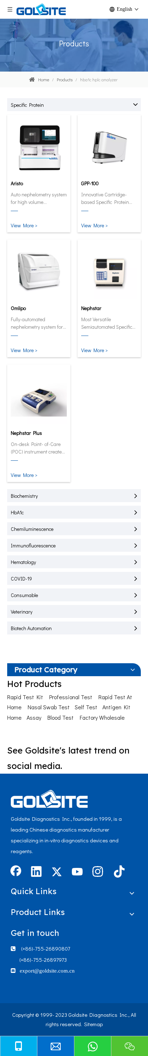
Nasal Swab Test (49, 707)
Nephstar (91, 308)
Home (14, 717)
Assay (34, 717)
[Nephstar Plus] (39, 396)
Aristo (17, 183)
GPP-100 (90, 183)
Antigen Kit (116, 707)
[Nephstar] (109, 272)
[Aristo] (39, 147)
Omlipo (18, 308)
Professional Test (70, 697)
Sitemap (93, 1024)
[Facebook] (15, 872)
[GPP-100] (109, 147)
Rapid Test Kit (25, 697)
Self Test (86, 707)
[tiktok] (118, 872)
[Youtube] (77, 872)
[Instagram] (97, 872)
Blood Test (60, 717)
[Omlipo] (39, 272)
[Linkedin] (36, 872)
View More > (24, 225)
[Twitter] (56, 872)
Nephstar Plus (26, 432)
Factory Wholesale (102, 717)
